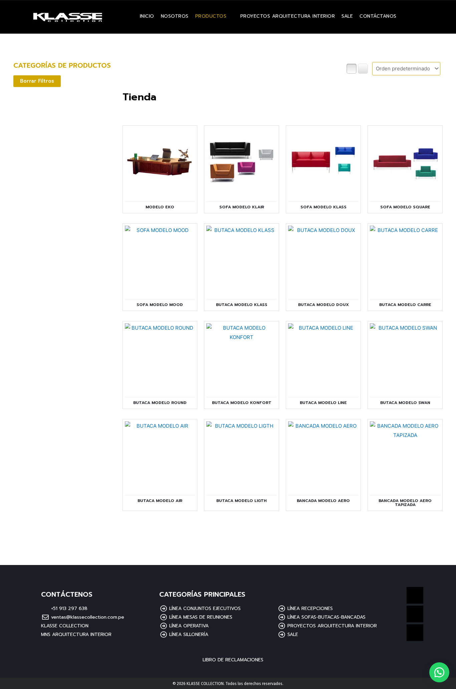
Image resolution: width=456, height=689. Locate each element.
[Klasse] (439, 672)
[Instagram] (415, 632)
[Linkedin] (415, 595)
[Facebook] (415, 614)
